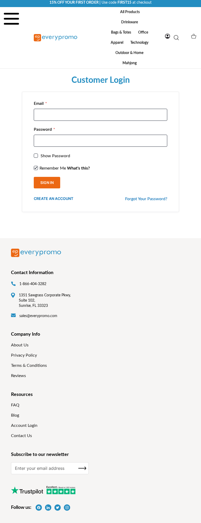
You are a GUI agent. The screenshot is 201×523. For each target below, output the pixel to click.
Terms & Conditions (29, 365)
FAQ (15, 405)
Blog (15, 415)
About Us (20, 345)
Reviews (18, 376)
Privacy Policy (24, 355)
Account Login (24, 425)
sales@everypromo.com (38, 316)
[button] (167, 36)
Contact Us (21, 436)
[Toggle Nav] (11, 33)
